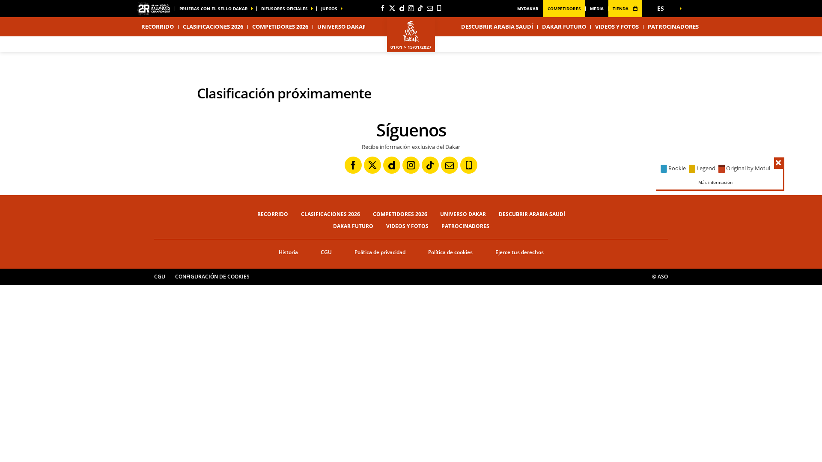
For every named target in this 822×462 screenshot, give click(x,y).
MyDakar (528, 9)
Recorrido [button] (157, 26)
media (597, 9)
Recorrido (272, 214)
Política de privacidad (379, 252)
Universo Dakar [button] (341, 26)
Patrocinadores (673, 26)
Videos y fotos (617, 26)
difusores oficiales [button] (284, 9)
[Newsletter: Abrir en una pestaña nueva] (430, 8)
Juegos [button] (329, 9)
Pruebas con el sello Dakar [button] (213, 9)
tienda (621, 9)
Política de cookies (450, 252)
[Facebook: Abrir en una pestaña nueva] (383, 8)
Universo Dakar (463, 214)
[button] (663, 8)
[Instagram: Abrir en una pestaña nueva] (411, 8)
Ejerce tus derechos (519, 252)
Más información (715, 182)
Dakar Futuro (564, 26)
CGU (326, 252)
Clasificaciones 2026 (213, 26)
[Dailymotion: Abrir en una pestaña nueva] (402, 8)
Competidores (564, 9)
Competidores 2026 (280, 26)
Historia (288, 252)
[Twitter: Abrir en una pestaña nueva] (392, 8)
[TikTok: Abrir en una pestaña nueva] (420, 8)
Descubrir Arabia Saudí (497, 26)
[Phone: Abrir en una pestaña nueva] (439, 8)
